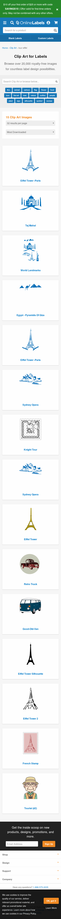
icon (7, 95)
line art (16, 95)
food (52, 90)
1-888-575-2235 (40, 887)
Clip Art (13, 47)
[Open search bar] (12, 23)
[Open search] (55, 30)
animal (17, 90)
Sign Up (49, 843)
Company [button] (7, 879)
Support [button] (6, 870)
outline (42, 95)
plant (11, 101)
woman (49, 101)
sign (18, 101)
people (52, 95)
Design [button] (5, 862)
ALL (8, 90)
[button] (4, 23)
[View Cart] (56, 23)
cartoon (27, 90)
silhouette (28, 101)
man (25, 95)
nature (33, 95)
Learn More (51, 907)
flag (35, 90)
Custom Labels (45, 38)
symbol (39, 101)
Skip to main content (10, 10)
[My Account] (48, 23)
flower (43, 90)
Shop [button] (5, 854)
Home (5, 47)
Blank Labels (15, 38)
